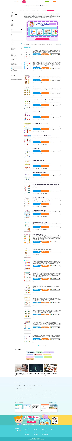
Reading (12, 49)
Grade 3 (12, 26)
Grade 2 (12, 25)
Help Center (35, 432)
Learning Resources (36, 1)
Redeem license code (45, 434)
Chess (12, 50)
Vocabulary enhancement (49, 352)
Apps (26, 429)
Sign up (55, 1)
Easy (12, 15)
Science (12, 54)
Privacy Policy (38, 438)
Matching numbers (30, 359)
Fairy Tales (12, 65)
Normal (12, 16)
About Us (27, 432)
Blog (26, 431)
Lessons (27, 10)
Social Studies (13, 53)
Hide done (57, 44)
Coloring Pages (13, 48)
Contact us (27, 434)
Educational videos (32, 10)
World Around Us (13, 55)
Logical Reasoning (38, 354)
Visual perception (30, 356)
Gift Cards (42, 1)
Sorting (13, 69)
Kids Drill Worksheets (50, 10)
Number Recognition (30, 352)
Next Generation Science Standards (16, 79)
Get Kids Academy (44, 431)
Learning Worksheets (54, 402)
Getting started (36, 434)
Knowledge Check (13, 71)
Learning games (43, 10)
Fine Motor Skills (29, 354)
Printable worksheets (21, 10)
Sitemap (35, 431)
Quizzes (38, 10)
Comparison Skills (48, 356)
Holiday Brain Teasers (14, 70)
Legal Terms (34, 438)
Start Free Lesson (42, 39)
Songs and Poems (13, 63)
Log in (51, 1)
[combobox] (28, 44)
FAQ (51, 429)
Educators (29, 1)
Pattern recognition (39, 356)
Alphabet (12, 44)
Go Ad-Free (46, 1)
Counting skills (39, 352)
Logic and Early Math (14, 56)
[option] (21, 370)
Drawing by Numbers (14, 64)
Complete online (45, 54)
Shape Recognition (47, 354)
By (24, 44)
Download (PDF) (37, 54)
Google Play (35, 429)
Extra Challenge (13, 17)
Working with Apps (44, 429)
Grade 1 (12, 24)
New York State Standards (14, 78)
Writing (12, 47)
